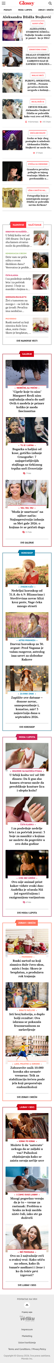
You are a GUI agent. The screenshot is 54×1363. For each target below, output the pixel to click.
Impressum (27, 1329)
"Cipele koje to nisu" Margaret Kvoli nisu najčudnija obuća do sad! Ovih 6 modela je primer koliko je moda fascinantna (27, 401)
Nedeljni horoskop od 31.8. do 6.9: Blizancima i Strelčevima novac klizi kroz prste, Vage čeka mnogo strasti (27, 598)
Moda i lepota (25, 10)
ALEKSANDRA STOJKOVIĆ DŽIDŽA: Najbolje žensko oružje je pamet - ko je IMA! (38, 33)
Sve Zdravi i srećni (27, 1097)
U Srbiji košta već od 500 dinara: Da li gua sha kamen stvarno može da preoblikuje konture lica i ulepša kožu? (18, 241)
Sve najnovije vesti (27, 340)
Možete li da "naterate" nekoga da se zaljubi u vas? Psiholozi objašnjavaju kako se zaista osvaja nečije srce (27, 1152)
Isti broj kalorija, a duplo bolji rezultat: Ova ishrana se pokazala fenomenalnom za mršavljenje (27, 1022)
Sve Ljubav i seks (27, 1285)
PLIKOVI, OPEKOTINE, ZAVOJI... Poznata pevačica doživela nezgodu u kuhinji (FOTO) (38, 85)
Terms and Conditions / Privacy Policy (27, 1349)
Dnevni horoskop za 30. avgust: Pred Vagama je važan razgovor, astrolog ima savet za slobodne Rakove (27, 651)
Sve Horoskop (27, 727)
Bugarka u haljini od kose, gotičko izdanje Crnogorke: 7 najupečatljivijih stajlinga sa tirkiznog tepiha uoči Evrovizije (27, 458)
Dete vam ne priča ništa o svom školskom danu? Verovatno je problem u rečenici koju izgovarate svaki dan (18, 262)
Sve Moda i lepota (27, 912)
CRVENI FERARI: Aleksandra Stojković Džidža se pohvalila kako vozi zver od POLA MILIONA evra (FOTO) (37, 111)
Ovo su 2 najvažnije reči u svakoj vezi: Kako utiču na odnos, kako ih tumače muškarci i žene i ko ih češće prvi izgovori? (27, 1265)
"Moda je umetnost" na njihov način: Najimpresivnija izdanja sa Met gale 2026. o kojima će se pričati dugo (27, 519)
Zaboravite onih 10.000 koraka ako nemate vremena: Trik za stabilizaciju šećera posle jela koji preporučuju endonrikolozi (27, 1077)
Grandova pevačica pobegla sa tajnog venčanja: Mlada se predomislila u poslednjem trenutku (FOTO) (38, 174)
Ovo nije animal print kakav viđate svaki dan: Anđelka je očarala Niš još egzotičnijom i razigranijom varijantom (27, 889)
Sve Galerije (27, 542)
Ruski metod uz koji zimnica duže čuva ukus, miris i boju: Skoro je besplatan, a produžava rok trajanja (18, 328)
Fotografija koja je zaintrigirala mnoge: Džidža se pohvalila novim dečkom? (38, 200)
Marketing (27, 1335)
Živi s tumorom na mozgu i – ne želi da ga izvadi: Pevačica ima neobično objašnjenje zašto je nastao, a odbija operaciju (17, 306)
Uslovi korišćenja (27, 1342)
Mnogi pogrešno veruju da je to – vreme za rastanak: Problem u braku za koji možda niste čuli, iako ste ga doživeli (27, 1208)
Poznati (8, 10)
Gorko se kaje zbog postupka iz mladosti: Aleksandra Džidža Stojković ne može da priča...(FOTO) (38, 143)
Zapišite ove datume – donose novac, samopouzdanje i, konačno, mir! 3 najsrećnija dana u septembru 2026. (27, 707)
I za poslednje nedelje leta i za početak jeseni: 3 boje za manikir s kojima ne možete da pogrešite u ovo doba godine (18, 284)
